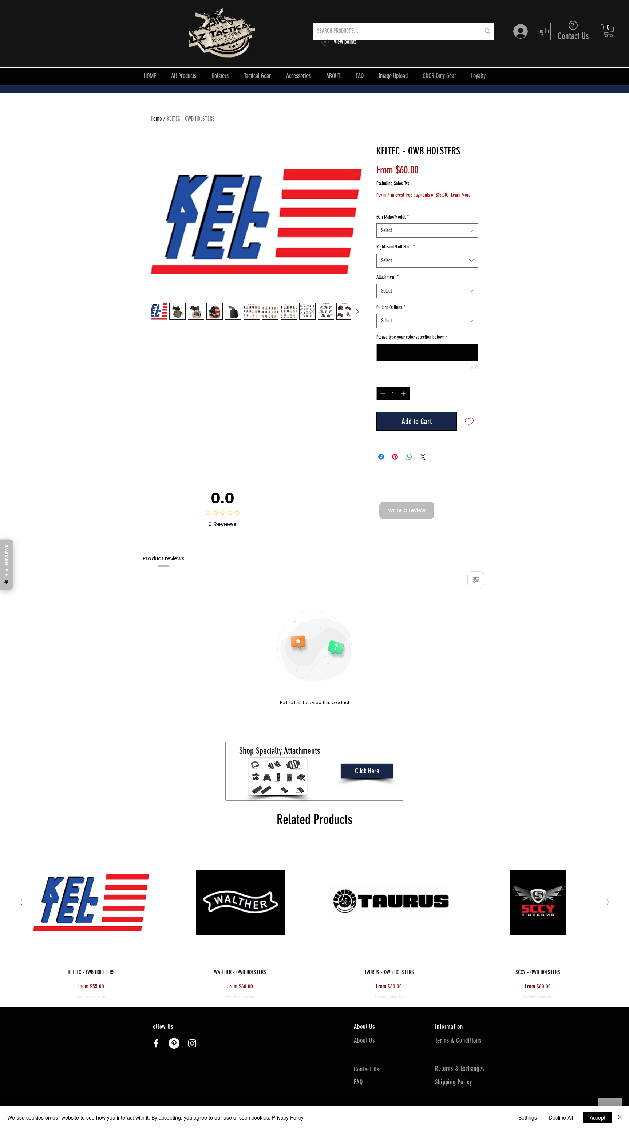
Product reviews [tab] (164, 558)
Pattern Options (391, 307)
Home (156, 118)
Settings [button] (527, 1117)
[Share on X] (422, 456)
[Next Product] (608, 902)
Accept (597, 1117)
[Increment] (404, 393)
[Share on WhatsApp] (408, 456)
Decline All (561, 1117)
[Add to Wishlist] (469, 421)
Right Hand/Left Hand (395, 247)
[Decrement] (382, 393)
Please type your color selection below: (411, 337)
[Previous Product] (20, 902)
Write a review (407, 510)
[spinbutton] (393, 393)
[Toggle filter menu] (475, 579)
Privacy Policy (288, 1117)
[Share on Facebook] (381, 456)
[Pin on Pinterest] (395, 456)
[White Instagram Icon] (192, 1043)
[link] (608, 30)
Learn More (461, 195)
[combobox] (427, 230)
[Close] (620, 1117)
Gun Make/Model (392, 217)
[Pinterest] (174, 1043)
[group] (314, 921)
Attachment (387, 277)
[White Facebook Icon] (155, 1043)
